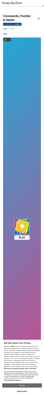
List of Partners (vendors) (12, 380)
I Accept (22, 385)
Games (5, 28)
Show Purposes (22, 391)
